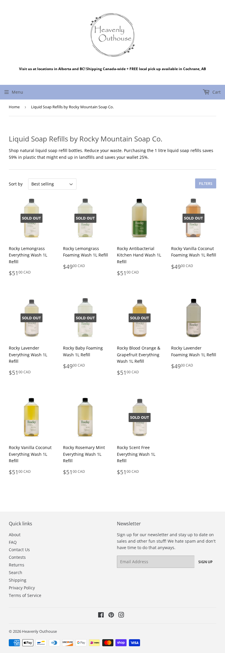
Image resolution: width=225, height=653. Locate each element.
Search (15, 572)
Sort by (16, 184)
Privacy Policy (22, 587)
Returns (16, 565)
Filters (205, 183)
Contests (17, 557)
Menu (17, 92)
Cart (216, 92)
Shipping (17, 580)
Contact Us (19, 549)
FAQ (13, 542)
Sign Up (205, 561)
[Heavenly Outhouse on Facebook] (101, 615)
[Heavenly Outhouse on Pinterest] (111, 615)
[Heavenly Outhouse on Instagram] (121, 615)
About (15, 534)
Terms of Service (25, 595)
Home (14, 106)
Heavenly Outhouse (39, 631)
